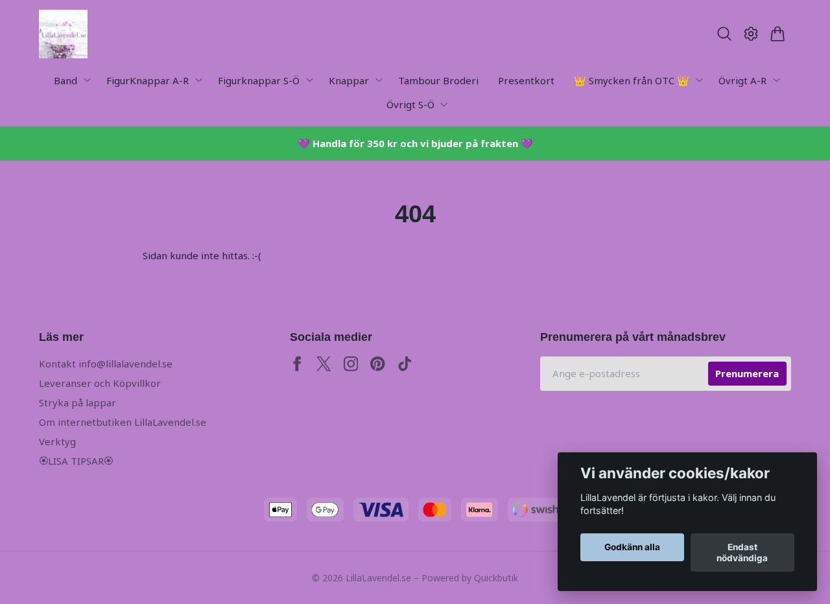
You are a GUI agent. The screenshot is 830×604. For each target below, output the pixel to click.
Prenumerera (747, 373)
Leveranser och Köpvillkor (100, 383)
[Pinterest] (377, 363)
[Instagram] (351, 363)
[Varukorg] (778, 33)
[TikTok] (404, 363)
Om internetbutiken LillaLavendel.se (122, 421)
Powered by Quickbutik (469, 578)
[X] (323, 363)
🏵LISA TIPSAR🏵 (76, 460)
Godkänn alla (632, 547)
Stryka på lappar (77, 402)
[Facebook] (297, 363)
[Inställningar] (751, 33)
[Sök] (724, 33)
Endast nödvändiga (742, 552)
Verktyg (57, 441)
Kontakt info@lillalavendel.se (105, 363)
